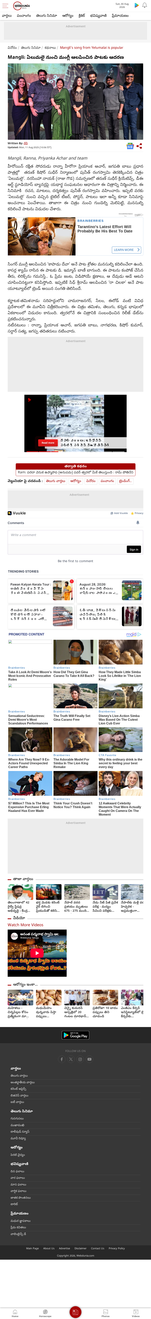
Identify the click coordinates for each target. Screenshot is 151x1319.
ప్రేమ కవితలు (18, 1228)
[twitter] (71, 1059)
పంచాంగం (24, 16)
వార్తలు (7, 16)
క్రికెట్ (82, 16)
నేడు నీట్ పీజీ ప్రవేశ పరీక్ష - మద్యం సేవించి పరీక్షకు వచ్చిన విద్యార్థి (105, 907)
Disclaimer (81, 1248)
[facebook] (61, 1059)
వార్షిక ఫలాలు (18, 1191)
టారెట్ (14, 1204)
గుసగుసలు (17, 1119)
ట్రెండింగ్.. (125, 481)
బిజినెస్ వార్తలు (19, 1096)
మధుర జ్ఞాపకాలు (20, 1221)
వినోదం (12, 48)
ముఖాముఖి (17, 1125)
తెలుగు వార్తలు (55, 481)
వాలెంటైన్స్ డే (18, 1234)
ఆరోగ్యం (67, 16)
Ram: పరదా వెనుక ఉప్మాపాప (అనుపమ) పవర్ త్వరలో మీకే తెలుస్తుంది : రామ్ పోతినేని (75, 473)
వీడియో (19, 918)
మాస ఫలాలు (18, 1185)
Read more (48, 442)
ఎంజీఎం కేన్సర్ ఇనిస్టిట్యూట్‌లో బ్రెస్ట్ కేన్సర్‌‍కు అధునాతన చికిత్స (133, 1012)
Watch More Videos (25, 925)
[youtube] (80, 1059)
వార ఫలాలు (18, 1178)
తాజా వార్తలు (23, 879)
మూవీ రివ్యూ (18, 1139)
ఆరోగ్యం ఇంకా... (25, 984)
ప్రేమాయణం (120, 16)
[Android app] (75, 1035)
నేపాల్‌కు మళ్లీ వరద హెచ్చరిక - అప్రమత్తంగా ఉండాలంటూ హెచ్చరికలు (133, 907)
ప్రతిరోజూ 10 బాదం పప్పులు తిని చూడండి (105, 1012)
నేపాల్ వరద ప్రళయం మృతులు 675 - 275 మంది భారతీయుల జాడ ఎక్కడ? (76, 907)
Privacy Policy (117, 1248)
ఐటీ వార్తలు (17, 1102)
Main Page (32, 1248)
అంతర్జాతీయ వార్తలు (23, 1083)
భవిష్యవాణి (98, 16)
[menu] (6, 6)
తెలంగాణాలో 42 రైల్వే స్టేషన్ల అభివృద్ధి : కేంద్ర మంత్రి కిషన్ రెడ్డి (18, 907)
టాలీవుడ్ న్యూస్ (20, 1132)
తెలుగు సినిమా (46, 16)
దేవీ (26, 144)
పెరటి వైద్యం (18, 1155)
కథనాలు (50, 48)
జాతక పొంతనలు (21, 1198)
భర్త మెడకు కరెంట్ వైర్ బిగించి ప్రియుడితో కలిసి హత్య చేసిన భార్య (48, 907)
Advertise (64, 1248)
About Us (48, 1248)
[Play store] (137, 5)
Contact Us (97, 1248)
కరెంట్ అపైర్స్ (18, 1089)
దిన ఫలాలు (17, 1172)
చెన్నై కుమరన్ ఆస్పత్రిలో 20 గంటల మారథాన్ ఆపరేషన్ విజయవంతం (75, 1012)
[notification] (145, 5)
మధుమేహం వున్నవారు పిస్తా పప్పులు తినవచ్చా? (46, 1012)
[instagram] (89, 1059)
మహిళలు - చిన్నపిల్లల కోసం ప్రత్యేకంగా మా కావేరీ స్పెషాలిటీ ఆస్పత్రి (18, 1012)
